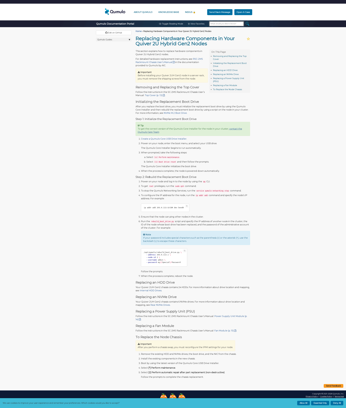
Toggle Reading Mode (172, 24)
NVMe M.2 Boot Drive (175, 113)
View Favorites (197, 24)
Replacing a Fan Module (225, 85)
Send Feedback (333, 386)
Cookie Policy (326, 396)
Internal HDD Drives (151, 290)
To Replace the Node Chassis (227, 89)
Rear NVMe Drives (160, 305)
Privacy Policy (312, 396)
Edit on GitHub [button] (114, 32)
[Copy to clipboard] (186, 206)
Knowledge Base (168, 12)
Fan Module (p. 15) (224, 330)
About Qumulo (143, 12)
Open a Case (243, 12)
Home (139, 31)
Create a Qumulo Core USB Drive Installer (164, 139)
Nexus (190, 12)
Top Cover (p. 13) (153, 95)
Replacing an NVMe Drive (226, 74)
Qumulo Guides (104, 39)
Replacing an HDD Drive (225, 70)
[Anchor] (220, 59)
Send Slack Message (219, 12)
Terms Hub (339, 396)
